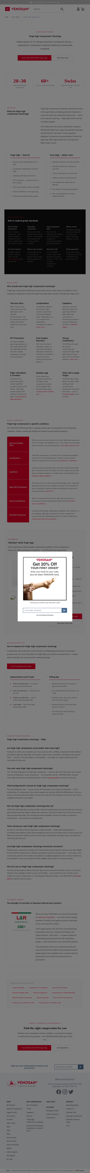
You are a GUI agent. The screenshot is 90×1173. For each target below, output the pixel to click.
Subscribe (64, 610)
